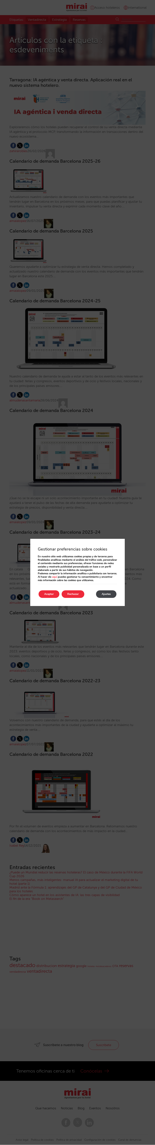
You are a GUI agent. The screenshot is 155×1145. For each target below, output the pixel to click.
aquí (54, 577)
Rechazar (73, 594)
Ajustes (106, 594)
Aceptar (49, 594)
